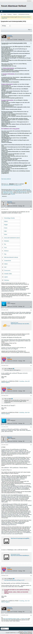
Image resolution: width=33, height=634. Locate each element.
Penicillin (13, 194)
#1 (31, 43)
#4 (31, 365)
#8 (31, 575)
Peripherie (15, 14)
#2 (31, 209)
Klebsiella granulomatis (21, 191)
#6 (31, 427)
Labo (8, 302)
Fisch (5, 247)
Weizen (6, 221)
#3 (31, 310)
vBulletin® (25, 631)
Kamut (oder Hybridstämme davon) (12, 237)
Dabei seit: (9, 39)
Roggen (6, 224)
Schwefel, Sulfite (8, 273)
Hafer (5, 231)
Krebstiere (6, 241)
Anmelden (29, 1)
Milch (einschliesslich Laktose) (11, 257)
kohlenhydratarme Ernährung (23, 14)
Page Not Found (14, 322)
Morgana (9, 35)
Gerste (5, 227)
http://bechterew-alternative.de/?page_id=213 (11, 185)
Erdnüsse (6, 250)
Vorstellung (21, 381)
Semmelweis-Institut (15, 554)
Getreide (28, 189)
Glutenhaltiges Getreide (9, 218)
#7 (31, 444)
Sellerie (6, 263)
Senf (5, 267)
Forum (5, 14)
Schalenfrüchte (7, 260)
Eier (5, 244)
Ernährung (9, 14)
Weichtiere (6, 280)
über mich (27, 381)
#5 (31, 395)
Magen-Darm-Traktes (8, 191)
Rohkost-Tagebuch (5, 382)
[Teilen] (30, 40)
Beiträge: (20, 39)
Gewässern (19, 189)
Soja (5, 254)
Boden (14, 189)
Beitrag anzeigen (13, 368)
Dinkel (5, 234)
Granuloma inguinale (7, 193)
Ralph (8, 358)
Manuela (9, 201)
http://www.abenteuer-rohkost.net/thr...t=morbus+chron (15, 618)
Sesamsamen (7, 270)
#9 (31, 615)
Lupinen (6, 277)
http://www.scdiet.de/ (6, 178)
